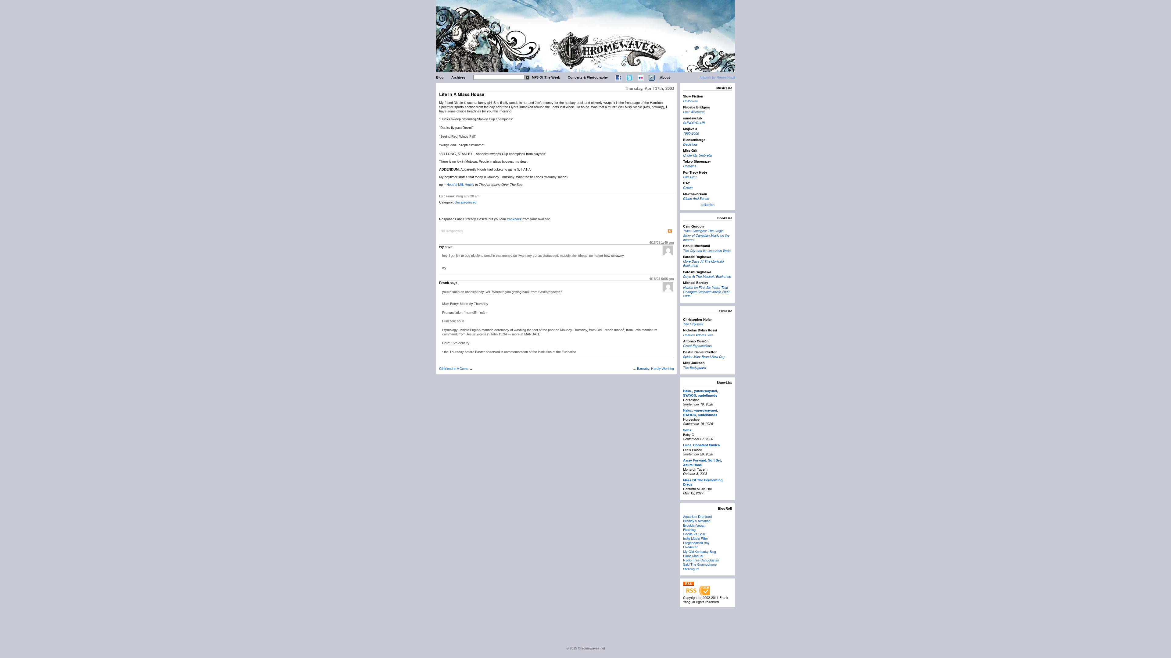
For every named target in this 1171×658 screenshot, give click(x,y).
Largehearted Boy (696, 542)
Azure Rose (692, 464)
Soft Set (714, 460)
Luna (687, 445)
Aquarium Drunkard (697, 516)
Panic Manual (693, 555)
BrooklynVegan (694, 525)
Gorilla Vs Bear (694, 533)
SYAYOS (689, 395)
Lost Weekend (693, 111)
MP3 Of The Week (546, 77)
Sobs (687, 430)
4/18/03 (661, 242)
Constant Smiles (706, 445)
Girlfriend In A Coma (453, 368)
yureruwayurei (705, 390)
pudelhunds (707, 395)
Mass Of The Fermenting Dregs (703, 482)
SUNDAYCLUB (694, 122)
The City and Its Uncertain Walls (707, 250)
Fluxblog (689, 529)
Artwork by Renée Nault (717, 77)
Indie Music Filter (695, 538)
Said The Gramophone (700, 564)
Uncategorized (465, 202)
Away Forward (694, 460)
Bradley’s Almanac (697, 520)
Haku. (687, 390)
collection (707, 204)
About (665, 77)
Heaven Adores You (698, 335)
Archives (458, 77)
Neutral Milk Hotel (459, 184)
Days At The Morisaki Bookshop (707, 276)
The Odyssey (693, 324)
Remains (689, 166)
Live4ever (690, 546)
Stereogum (691, 568)
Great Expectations (697, 345)
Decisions (690, 144)
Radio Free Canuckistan (701, 559)
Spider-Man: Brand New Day (704, 356)
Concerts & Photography (588, 77)
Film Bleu (690, 177)
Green (688, 187)
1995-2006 (691, 133)
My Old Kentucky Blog (699, 551)
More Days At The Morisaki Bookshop (703, 263)
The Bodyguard (694, 367)
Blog (440, 77)
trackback (514, 219)
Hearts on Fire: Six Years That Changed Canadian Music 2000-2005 (707, 292)
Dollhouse (690, 101)
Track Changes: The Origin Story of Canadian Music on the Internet (706, 235)
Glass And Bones (696, 198)
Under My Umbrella (697, 155)
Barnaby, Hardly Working (655, 368)
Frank (444, 283)
